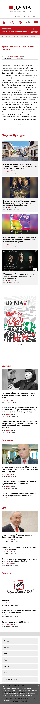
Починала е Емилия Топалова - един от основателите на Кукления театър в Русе (19, 395)
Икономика (7, 440)
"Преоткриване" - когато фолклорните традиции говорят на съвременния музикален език (18, 276)
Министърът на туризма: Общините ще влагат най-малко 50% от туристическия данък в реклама (20, 469)
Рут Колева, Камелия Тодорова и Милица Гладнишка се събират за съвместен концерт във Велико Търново (19, 203)
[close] (38, 686)
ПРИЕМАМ (7, 700)
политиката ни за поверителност (13, 697)
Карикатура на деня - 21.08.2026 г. (15, 622)
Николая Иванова (12, 56)
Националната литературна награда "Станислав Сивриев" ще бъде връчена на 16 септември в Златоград (20, 166)
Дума (8, 171)
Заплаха (5, 600)
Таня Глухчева (10, 603)
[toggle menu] (36, 22)
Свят (4, 508)
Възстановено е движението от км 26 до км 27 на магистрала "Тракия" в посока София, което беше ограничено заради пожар (19, 410)
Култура (8, 36)
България (6, 366)
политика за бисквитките (23, 695)
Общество (7, 573)
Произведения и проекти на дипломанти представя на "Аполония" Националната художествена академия (19, 239)
